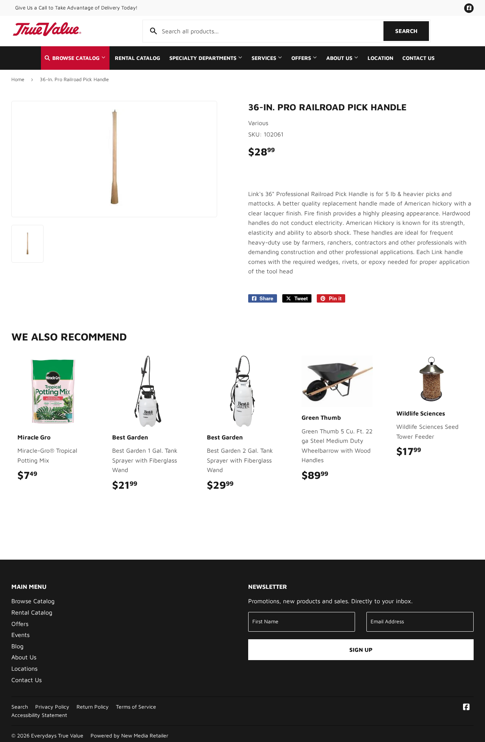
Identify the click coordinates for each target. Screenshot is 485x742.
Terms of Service (136, 707)
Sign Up (360, 649)
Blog (17, 646)
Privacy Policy (52, 707)
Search (412, 31)
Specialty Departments (203, 58)
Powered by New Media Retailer (129, 736)
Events (20, 634)
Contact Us (418, 58)
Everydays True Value (57, 736)
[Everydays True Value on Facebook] (466, 707)
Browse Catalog (76, 58)
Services (265, 58)
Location (380, 58)
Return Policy (93, 707)
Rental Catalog (137, 58)
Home (17, 79)
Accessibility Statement (39, 715)
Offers (302, 58)
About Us (340, 58)
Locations (24, 668)
